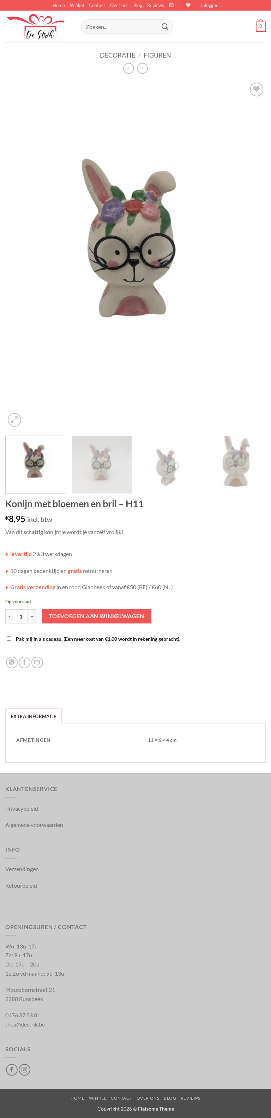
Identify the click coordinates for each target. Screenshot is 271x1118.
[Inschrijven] (165, 27)
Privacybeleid (21, 808)
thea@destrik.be (25, 1024)
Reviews (155, 5)
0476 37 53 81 (22, 1015)
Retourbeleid (21, 885)
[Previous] (19, 255)
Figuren (157, 55)
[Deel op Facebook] (24, 662)
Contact (97, 5)
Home (59, 5)
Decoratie (117, 55)
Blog (137, 5)
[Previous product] (142, 68)
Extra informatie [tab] (33, 716)
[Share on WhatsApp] (12, 662)
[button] (171, 5)
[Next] (251, 255)
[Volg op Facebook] (12, 1070)
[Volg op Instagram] (24, 1070)
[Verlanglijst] (187, 5)
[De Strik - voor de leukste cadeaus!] (40, 26)
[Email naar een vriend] (37, 662)
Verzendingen (22, 868)
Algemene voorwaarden (34, 824)
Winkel (77, 5)
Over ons (119, 5)
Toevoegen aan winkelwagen (96, 616)
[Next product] (128, 68)
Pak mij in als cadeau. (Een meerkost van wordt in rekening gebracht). (97, 639)
